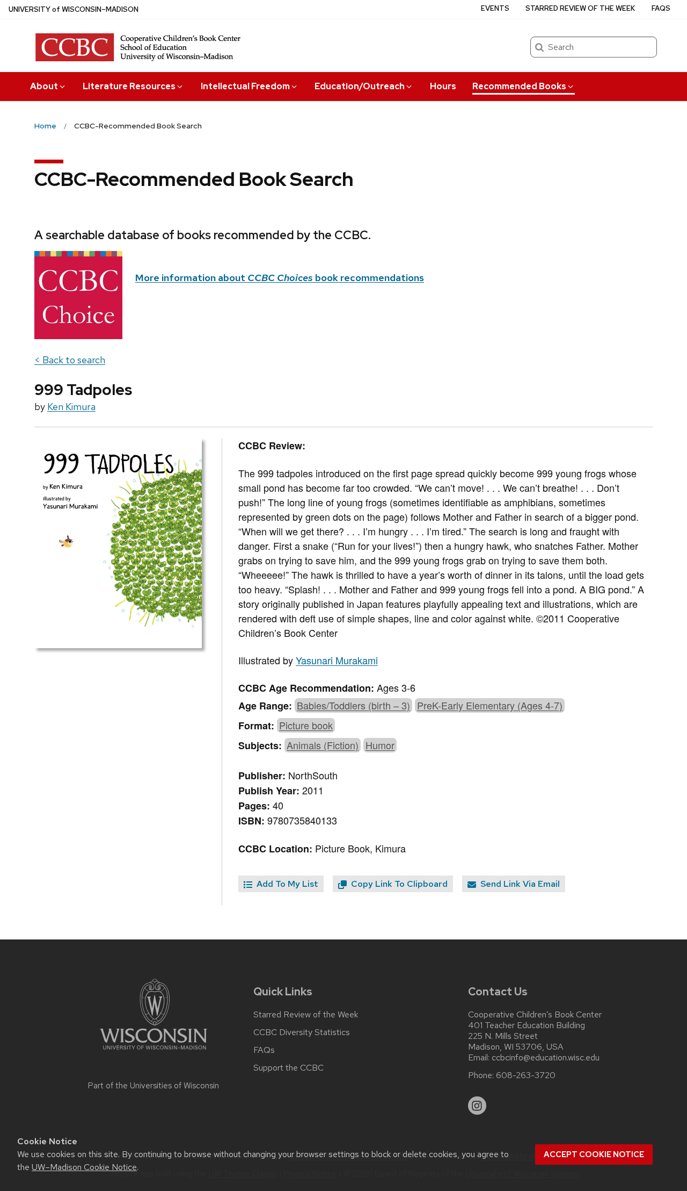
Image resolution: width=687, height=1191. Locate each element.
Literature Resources (129, 86)
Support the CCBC (288, 1068)
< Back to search (69, 360)
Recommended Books (519, 86)
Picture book (306, 725)
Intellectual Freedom (245, 86)
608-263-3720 (526, 1075)
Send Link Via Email (519, 883)
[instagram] (477, 1105)
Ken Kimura (71, 406)
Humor (380, 745)
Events (495, 8)
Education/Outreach (360, 86)
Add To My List (286, 883)
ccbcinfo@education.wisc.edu (546, 1057)
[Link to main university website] (153, 1051)
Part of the (153, 1085)
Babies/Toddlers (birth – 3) (353, 705)
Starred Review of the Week (580, 8)
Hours (443, 86)
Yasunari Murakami (337, 660)
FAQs (661, 8)
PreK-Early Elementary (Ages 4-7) (489, 705)
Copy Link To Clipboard (398, 883)
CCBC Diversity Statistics (301, 1032)
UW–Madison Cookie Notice (84, 1167)
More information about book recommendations (279, 277)
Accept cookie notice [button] (594, 1154)
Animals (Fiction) (323, 745)
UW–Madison (73, 9)
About (44, 86)
